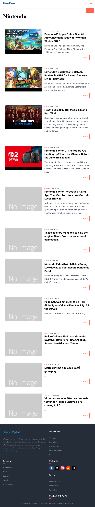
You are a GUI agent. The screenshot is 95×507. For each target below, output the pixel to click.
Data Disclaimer (55, 450)
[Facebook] (51, 468)
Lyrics (52, 475)
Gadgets (47, 188)
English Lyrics (54, 481)
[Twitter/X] (57, 468)
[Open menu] (90, 2)
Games (46, 31)
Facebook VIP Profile (58, 496)
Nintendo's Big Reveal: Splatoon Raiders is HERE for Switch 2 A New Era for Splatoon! (65, 75)
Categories (7, 461)
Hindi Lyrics (54, 486)
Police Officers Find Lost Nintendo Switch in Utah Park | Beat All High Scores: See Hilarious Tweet (65, 340)
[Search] (90, 10)
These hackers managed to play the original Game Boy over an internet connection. (66, 236)
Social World (8, 484)
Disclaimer (53, 442)
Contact (52, 438)
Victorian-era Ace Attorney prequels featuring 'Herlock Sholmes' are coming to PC (66, 402)
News (5, 472)
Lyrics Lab (53, 490)
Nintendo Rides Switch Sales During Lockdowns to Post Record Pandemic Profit (66, 268)
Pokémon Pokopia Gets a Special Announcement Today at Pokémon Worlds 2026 (65, 38)
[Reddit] (68, 468)
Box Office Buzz (9, 467)
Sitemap (52, 455)
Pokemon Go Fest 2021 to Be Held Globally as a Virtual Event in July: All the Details (66, 305)
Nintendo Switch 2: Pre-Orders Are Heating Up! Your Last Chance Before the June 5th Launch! (66, 154)
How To (6, 480)
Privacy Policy (54, 446)
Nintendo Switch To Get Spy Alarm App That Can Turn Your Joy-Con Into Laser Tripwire (66, 195)
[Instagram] (62, 468)
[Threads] (74, 468)
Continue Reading (10, 451)
